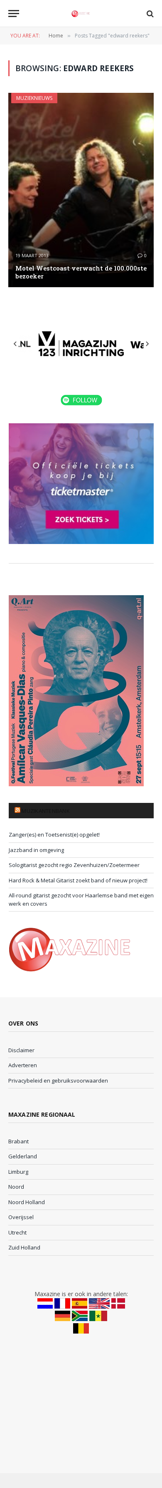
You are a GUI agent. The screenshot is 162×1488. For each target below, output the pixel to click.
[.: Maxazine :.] (81, 13)
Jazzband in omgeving (36, 850)
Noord (16, 1186)
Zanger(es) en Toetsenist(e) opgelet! (54, 834)
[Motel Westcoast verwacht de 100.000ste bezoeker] (81, 190)
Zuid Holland (24, 1247)
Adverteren (22, 1065)
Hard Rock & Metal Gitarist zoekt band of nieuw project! (78, 880)
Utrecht (17, 1232)
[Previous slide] (15, 343)
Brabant (18, 1141)
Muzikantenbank (46, 811)
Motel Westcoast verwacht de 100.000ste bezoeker (81, 272)
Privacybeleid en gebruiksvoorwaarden (58, 1080)
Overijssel (21, 1217)
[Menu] (13, 13)
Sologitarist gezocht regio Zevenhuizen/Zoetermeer (74, 865)
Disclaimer (21, 1050)
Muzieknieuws (34, 98)
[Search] (149, 13)
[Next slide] (147, 343)
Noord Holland (26, 1202)
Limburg (18, 1171)
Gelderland (22, 1156)
